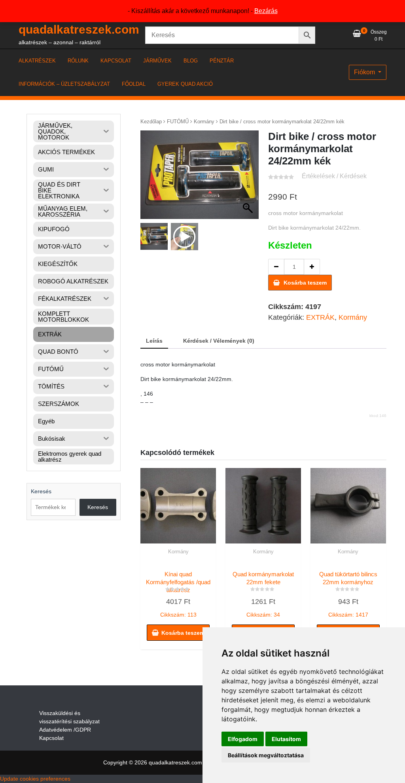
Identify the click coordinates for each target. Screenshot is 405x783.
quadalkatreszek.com (79, 29)
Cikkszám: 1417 (348, 594)
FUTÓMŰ (178, 122)
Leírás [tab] (154, 341)
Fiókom (365, 72)
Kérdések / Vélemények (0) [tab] (218, 341)
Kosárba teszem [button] (182, 633)
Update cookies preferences (35, 778)
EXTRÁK (320, 317)
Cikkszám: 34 (263, 594)
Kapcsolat (51, 738)
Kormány (204, 122)
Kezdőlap (151, 122)
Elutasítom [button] (286, 739)
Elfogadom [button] (242, 739)
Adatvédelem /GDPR (65, 729)
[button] (249, 179)
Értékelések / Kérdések (334, 176)
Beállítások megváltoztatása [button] (266, 755)
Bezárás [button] (266, 11)
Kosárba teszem (305, 282)
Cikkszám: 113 (178, 594)
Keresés (41, 491)
